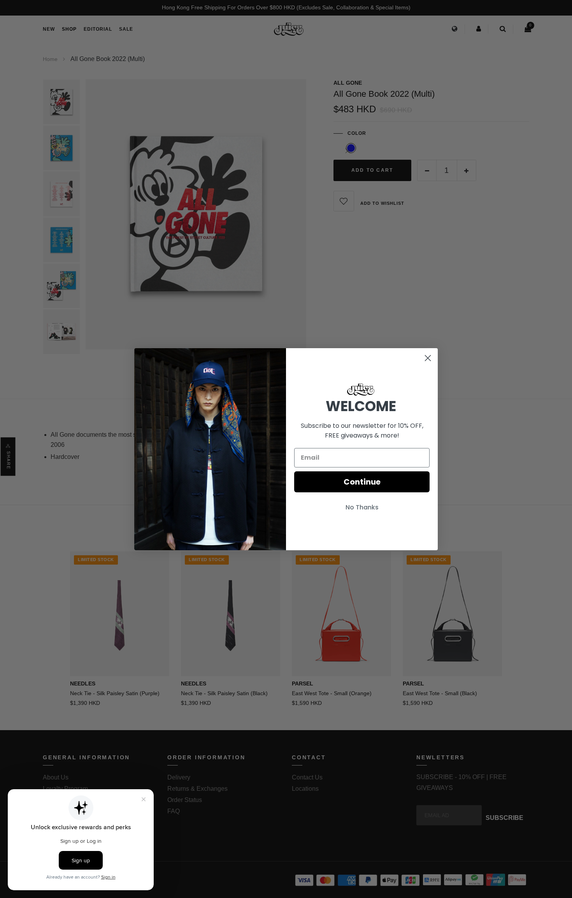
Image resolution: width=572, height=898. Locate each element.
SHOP (69, 29)
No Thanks (362, 507)
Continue (362, 481)
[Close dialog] (428, 358)
